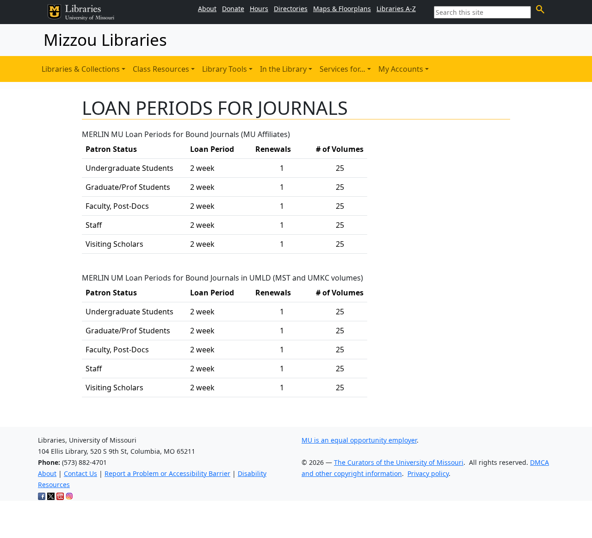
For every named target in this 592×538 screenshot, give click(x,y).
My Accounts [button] (400, 69)
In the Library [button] (283, 69)
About (47, 473)
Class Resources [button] (161, 69)
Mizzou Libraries (105, 39)
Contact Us (80, 473)
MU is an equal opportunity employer (359, 440)
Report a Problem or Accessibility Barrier (167, 473)
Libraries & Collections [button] (81, 69)
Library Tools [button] (224, 69)
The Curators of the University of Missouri (398, 462)
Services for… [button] (342, 69)
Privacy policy (428, 473)
